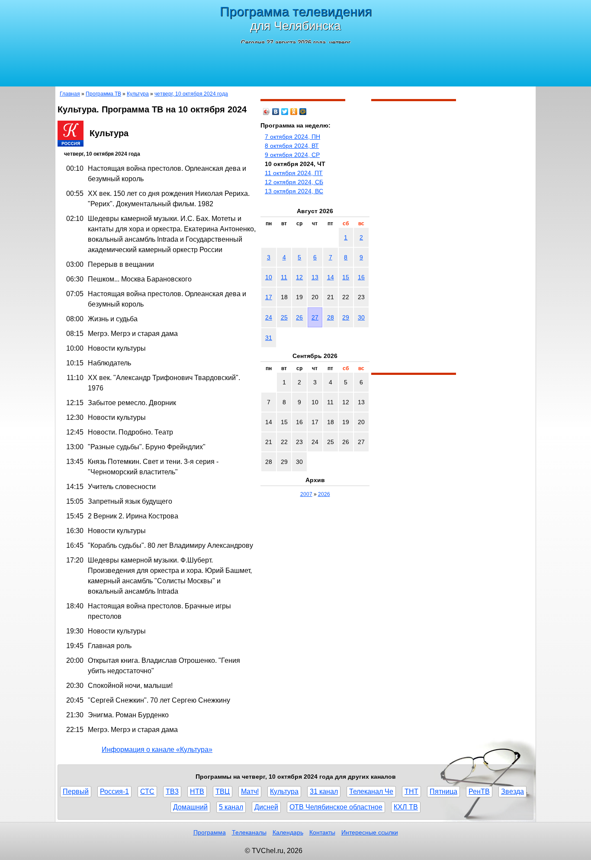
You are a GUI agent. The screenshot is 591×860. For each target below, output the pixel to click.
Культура (138, 94)
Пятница (443, 791)
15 (345, 277)
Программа (209, 832)
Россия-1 (114, 791)
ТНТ (411, 791)
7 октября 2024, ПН (292, 136)
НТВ (197, 791)
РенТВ (479, 791)
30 (361, 317)
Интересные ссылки (369, 832)
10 (268, 277)
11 (284, 277)
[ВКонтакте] (275, 111)
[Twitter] (284, 111)
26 (299, 317)
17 (268, 297)
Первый (76, 791)
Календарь (288, 832)
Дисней (266, 807)
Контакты (322, 832)
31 (268, 337)
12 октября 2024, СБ (294, 182)
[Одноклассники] (294, 111)
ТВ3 (172, 791)
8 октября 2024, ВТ (292, 145)
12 (299, 277)
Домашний (190, 807)
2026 (324, 494)
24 (268, 317)
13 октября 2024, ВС (294, 191)
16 (361, 277)
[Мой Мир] (303, 111)
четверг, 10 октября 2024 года (191, 94)
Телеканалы (249, 832)
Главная (70, 94)
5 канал (231, 807)
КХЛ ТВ (406, 807)
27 (315, 317)
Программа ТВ (103, 94)
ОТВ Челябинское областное (335, 807)
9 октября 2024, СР (292, 154)
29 (345, 317)
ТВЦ (222, 791)
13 (315, 277)
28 (330, 317)
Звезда (512, 791)
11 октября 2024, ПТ (294, 172)
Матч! (250, 791)
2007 (306, 494)
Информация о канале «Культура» (157, 749)
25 (284, 317)
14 (330, 277)
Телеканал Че (371, 791)
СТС (147, 791)
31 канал (324, 791)
